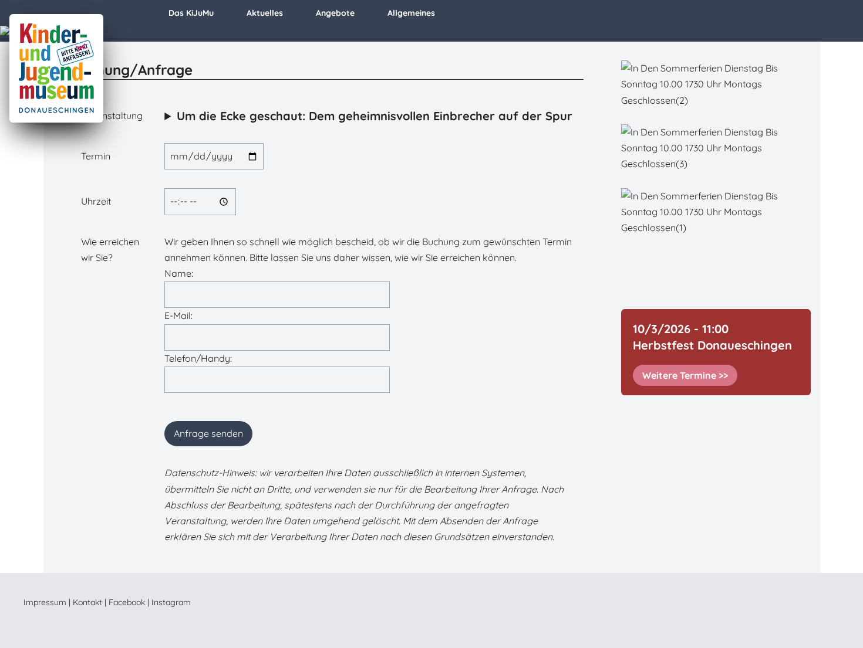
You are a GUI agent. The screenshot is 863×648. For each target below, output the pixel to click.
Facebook (127, 602)
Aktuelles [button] (265, 13)
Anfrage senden (208, 433)
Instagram (171, 602)
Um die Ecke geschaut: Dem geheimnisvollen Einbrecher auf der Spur (374, 115)
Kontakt (87, 602)
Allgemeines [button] (411, 13)
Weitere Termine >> (685, 375)
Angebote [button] (335, 13)
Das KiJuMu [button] (191, 13)
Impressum (44, 602)
